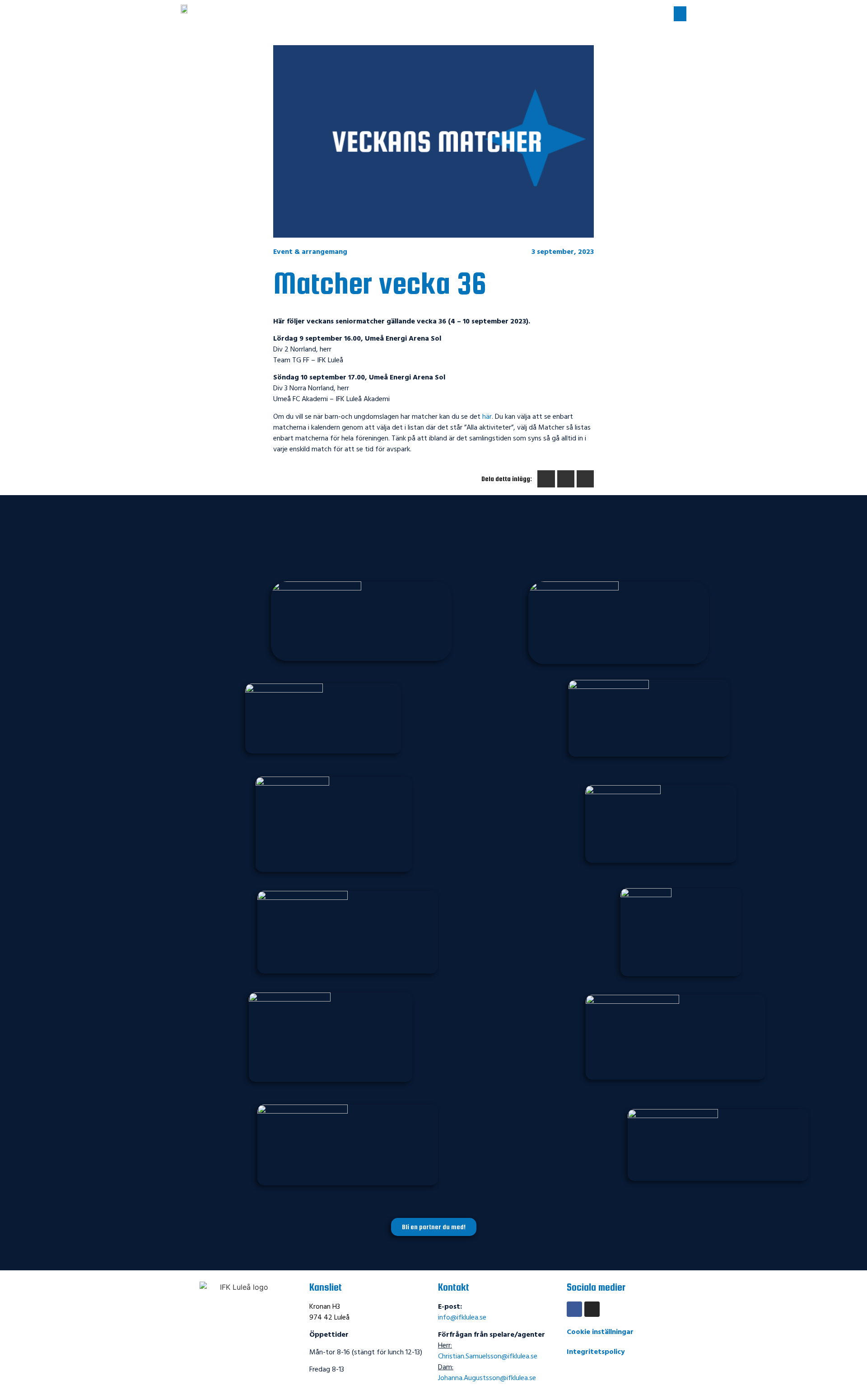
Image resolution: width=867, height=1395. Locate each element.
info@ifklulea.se (462, 1318)
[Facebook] (574, 1309)
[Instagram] (592, 1309)
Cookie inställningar (600, 1332)
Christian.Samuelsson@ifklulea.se (487, 1356)
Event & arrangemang (310, 252)
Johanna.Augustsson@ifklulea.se (487, 1378)
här (487, 417)
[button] (680, 13)
